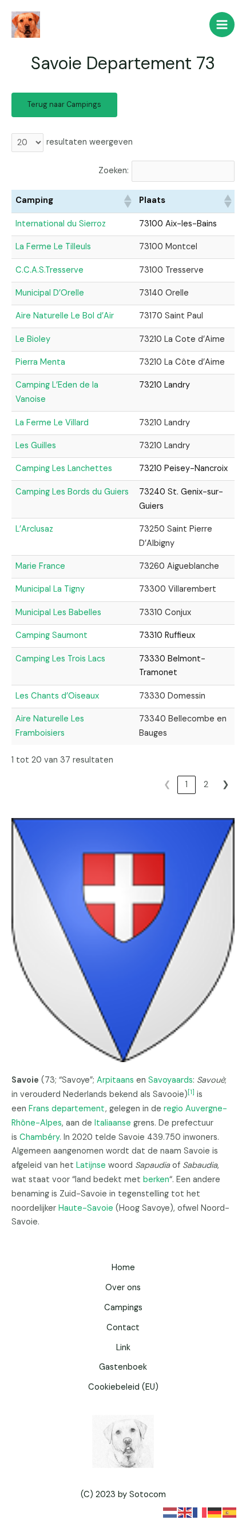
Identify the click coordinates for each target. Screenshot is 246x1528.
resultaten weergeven (89, 142)
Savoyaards (170, 1080)
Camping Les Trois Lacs (60, 658)
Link (123, 1347)
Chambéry (39, 1137)
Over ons (123, 1287)
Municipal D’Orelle (49, 293)
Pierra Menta (40, 362)
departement (78, 1108)
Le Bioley (32, 339)
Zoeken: (113, 170)
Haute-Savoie (85, 1208)
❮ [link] (167, 784)
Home (123, 1267)
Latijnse (91, 1165)
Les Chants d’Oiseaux (57, 696)
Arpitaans (115, 1080)
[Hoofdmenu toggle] (222, 24)
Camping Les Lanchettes (63, 468)
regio (173, 1108)
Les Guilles (35, 445)
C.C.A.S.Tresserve (49, 270)
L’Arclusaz (34, 529)
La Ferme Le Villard (52, 422)
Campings (123, 1307)
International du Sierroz (60, 223)
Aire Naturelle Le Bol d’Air (64, 315)
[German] (215, 1511)
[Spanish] (230, 1511)
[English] (185, 1511)
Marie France (40, 566)
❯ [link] (225, 784)
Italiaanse (112, 1123)
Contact (123, 1327)
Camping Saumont (51, 635)
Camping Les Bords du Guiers (72, 491)
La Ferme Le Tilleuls (53, 246)
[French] (200, 1511)
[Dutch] (170, 1511)
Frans (39, 1108)
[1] (191, 1092)
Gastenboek (123, 1367)
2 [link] (206, 784)
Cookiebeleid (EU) (123, 1387)
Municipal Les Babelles (58, 612)
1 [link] (186, 784)
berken (156, 1179)
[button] (127, 201)
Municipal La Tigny (50, 589)
